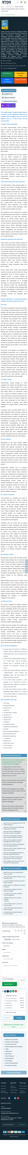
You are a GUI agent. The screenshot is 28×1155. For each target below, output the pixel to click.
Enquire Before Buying (20, 74)
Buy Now (19, 1018)
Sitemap (3, 1088)
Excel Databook (15, 1007)
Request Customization (7, 80)
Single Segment (15, 1005)
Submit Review (8, 984)
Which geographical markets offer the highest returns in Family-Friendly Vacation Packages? (13, 799)
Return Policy (23, 1088)
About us (3, 1086)
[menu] (25, 2)
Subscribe (22, 1124)
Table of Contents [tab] (9, 97)
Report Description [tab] (9, 90)
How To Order (23, 1086)
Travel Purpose (9, 1056)
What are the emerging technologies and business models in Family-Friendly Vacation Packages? (13, 791)
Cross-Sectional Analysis (15, 998)
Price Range (8, 1061)
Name (3, 949)
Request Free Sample (20, 79)
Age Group (8, 1053)
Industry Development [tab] (10, 101)
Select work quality (7, 943)
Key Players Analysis (11, 1065)
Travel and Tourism (11, 68)
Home (2, 6)
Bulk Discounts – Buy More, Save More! (13, 1026)
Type (6, 1049)
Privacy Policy (14, 1090)
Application (8, 1051)
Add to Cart (8, 1017)
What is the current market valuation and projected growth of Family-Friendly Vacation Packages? (13, 762)
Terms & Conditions (13, 1086)
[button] (18, 2)
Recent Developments (11, 1063)
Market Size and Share (11, 1039)
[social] (5, 991)
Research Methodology (4, 1091)
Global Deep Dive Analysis (15, 1000)
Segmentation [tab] (8, 94)
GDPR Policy (13, 1092)
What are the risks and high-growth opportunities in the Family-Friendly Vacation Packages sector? (12, 808)
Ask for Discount (7, 73)
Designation (5, 956)
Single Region (15, 1003)
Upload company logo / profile (10, 936)
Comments (5, 962)
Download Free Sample (14, 1072)
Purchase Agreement (23, 1091)
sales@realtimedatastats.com (10, 1113)
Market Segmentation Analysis (14, 1046)
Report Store (9, 6)
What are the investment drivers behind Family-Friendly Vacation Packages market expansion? (14, 782)
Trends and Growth (10, 1044)
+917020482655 (6, 1108)
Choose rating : (6, 932)
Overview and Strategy (11, 1042)
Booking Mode (9, 1058)
